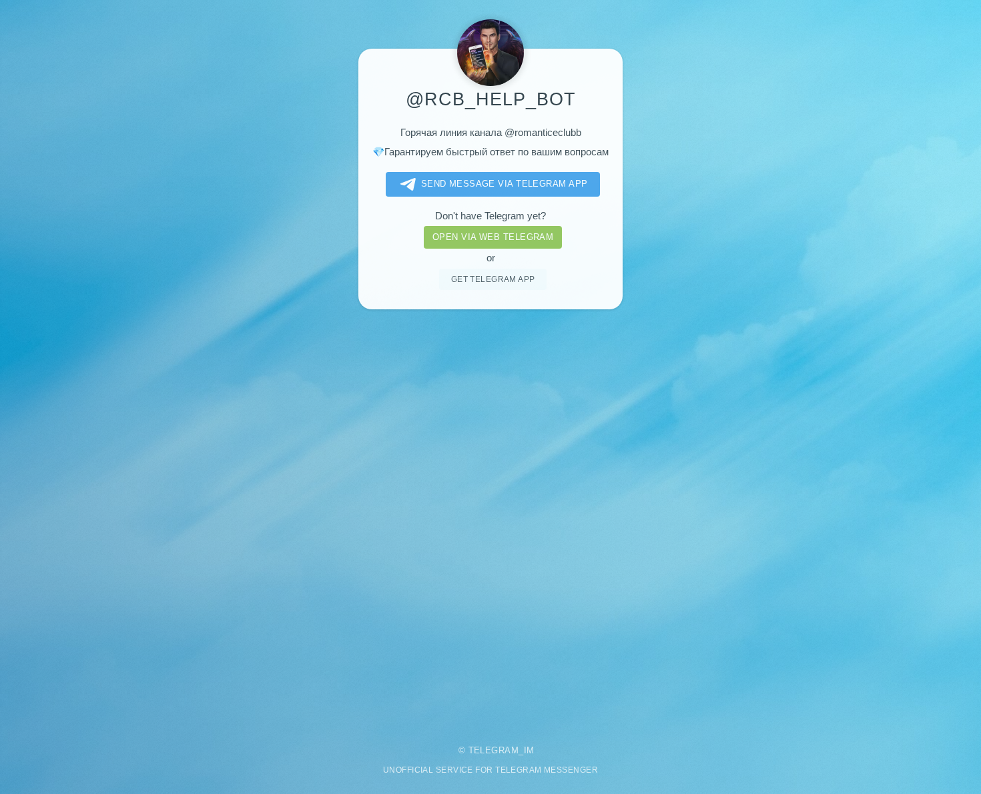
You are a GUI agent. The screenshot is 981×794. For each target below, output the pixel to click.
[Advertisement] (490, 518)
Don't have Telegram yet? (490, 216)
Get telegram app (493, 279)
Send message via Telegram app (504, 184)
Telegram (493, 750)
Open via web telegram (492, 237)
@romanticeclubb (543, 132)
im (529, 750)
